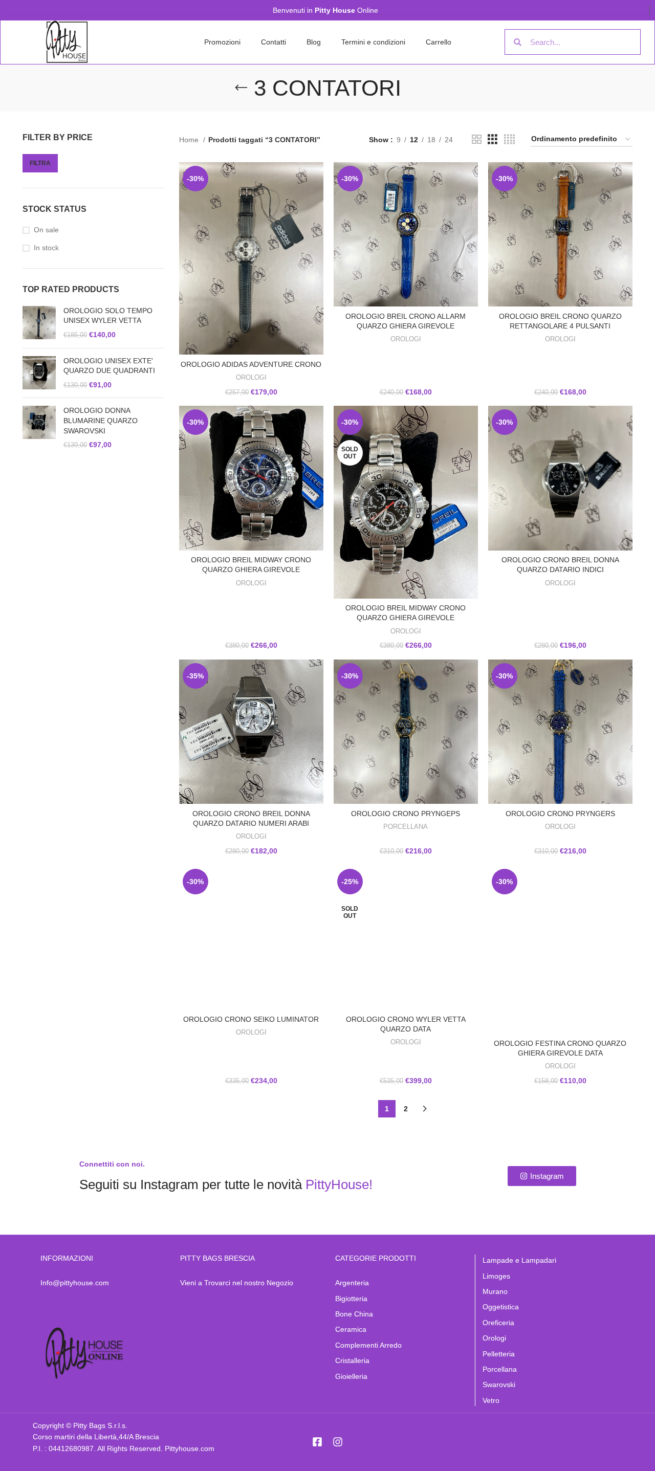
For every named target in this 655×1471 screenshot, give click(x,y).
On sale (46, 230)
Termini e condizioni (373, 42)
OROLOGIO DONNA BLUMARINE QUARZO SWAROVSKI (100, 420)
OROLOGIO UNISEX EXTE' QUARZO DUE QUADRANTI (109, 366)
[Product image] (560, 234)
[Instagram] (338, 1442)
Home (190, 140)
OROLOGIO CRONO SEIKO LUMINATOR (251, 1019)
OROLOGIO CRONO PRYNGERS (560, 813)
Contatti (273, 42)
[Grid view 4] (509, 139)
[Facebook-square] (317, 1442)
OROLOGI (251, 377)
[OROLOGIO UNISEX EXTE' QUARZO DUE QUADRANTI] (39, 373)
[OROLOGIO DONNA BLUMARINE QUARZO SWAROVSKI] (39, 428)
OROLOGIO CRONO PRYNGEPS (405, 813)
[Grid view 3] (492, 139)
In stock (46, 248)
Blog (314, 42)
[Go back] (241, 88)
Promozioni (222, 42)
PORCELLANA (405, 826)
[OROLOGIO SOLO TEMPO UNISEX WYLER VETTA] (39, 323)
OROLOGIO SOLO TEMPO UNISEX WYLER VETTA (107, 315)
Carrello (438, 42)
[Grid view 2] (477, 139)
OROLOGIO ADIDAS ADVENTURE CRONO (251, 364)
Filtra (40, 163)
